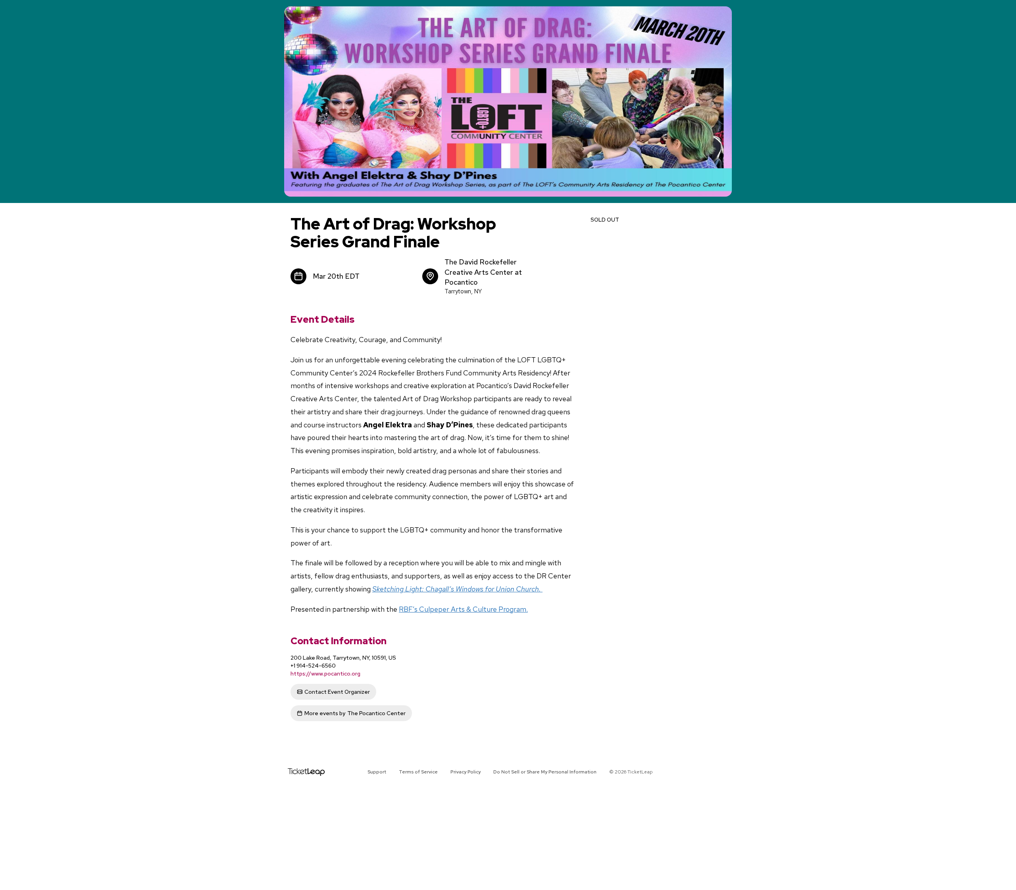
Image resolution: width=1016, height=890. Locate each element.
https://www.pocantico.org (325, 673)
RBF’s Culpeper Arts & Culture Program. (463, 609)
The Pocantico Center (355, 713)
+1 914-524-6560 (313, 665)
